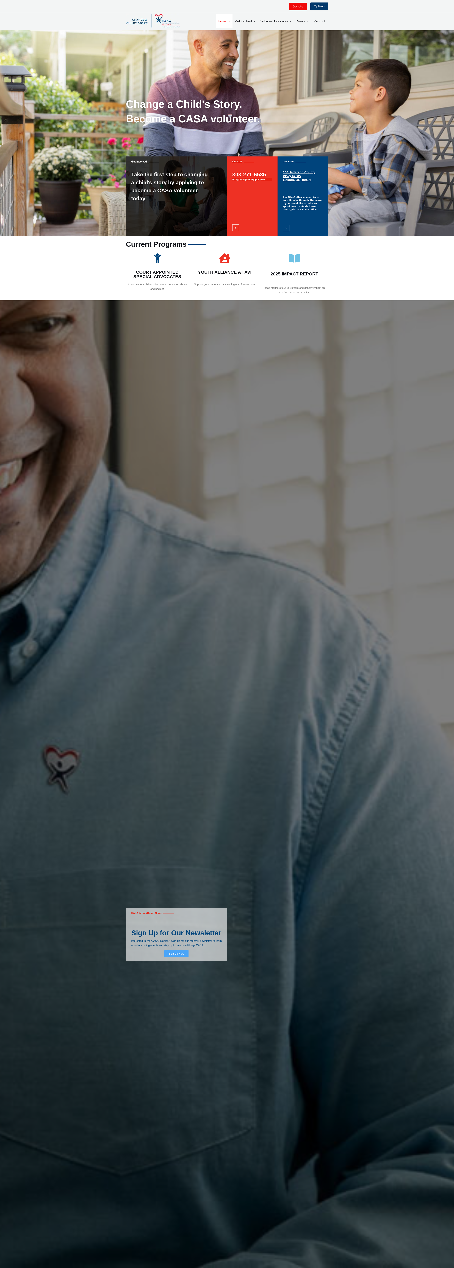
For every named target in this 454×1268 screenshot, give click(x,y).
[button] (298, 6)
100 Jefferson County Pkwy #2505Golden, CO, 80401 (299, 176)
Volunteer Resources (274, 21)
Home (222, 21)
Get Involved (243, 21)
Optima (319, 6)
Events (301, 21)
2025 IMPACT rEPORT (294, 273)
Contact (319, 21)
